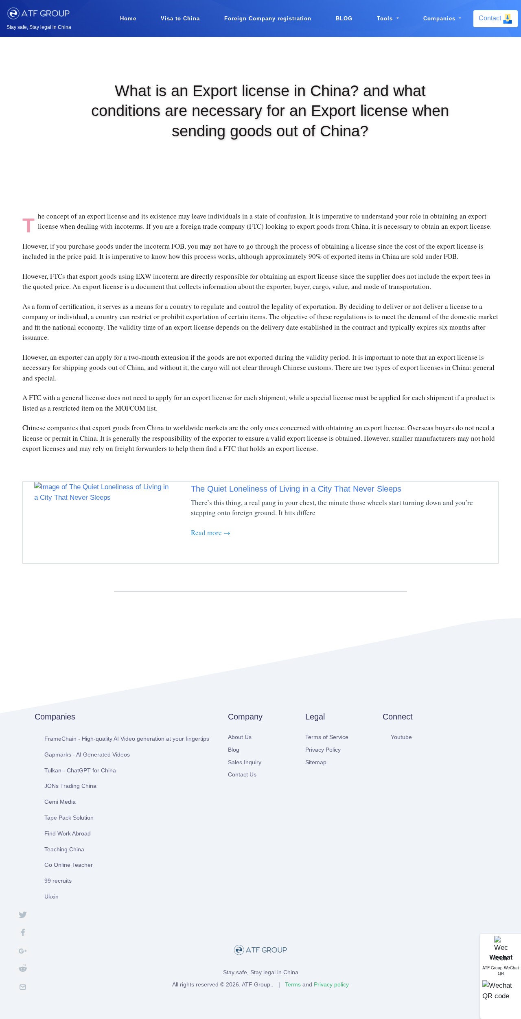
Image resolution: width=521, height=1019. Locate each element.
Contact (491, 18)
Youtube (401, 737)
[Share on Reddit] (22, 969)
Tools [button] (386, 18)
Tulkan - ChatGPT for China (80, 770)
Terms (293, 984)
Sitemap (315, 762)
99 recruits (58, 880)
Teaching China (64, 849)
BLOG (344, 18)
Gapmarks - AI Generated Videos (87, 754)
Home (128, 18)
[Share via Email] (22, 987)
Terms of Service (326, 737)
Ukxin (51, 896)
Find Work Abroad (67, 833)
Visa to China (180, 18)
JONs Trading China (70, 786)
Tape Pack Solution (69, 817)
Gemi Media (60, 801)
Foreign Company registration (267, 18)
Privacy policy (331, 984)
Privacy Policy (323, 749)
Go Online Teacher (68, 865)
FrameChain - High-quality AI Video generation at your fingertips (126, 738)
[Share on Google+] (22, 952)
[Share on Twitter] (22, 916)
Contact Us (242, 774)
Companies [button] (440, 18)
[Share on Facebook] (22, 934)
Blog (233, 749)
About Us (240, 737)
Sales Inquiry (244, 762)
